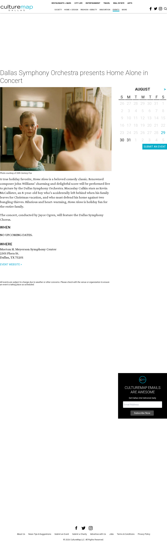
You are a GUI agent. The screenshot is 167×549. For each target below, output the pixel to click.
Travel (106, 3)
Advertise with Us (98, 534)
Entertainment (93, 3)
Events (116, 10)
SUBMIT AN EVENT (155, 146)
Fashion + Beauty (89, 10)
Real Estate (118, 3)
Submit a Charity (79, 534)
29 (163, 132)
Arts (130, 3)
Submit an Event (61, 534)
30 (122, 140)
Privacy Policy (144, 534)
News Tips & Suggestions (39, 534)
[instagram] (160, 9)
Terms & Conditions (126, 534)
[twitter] (155, 9)
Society (58, 10)
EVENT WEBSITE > (11, 264)
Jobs (111, 534)
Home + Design (71, 10)
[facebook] (150, 9)
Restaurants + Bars (61, 3)
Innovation (104, 10)
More (124, 10)
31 (129, 140)
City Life (78, 3)
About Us (21, 534)
